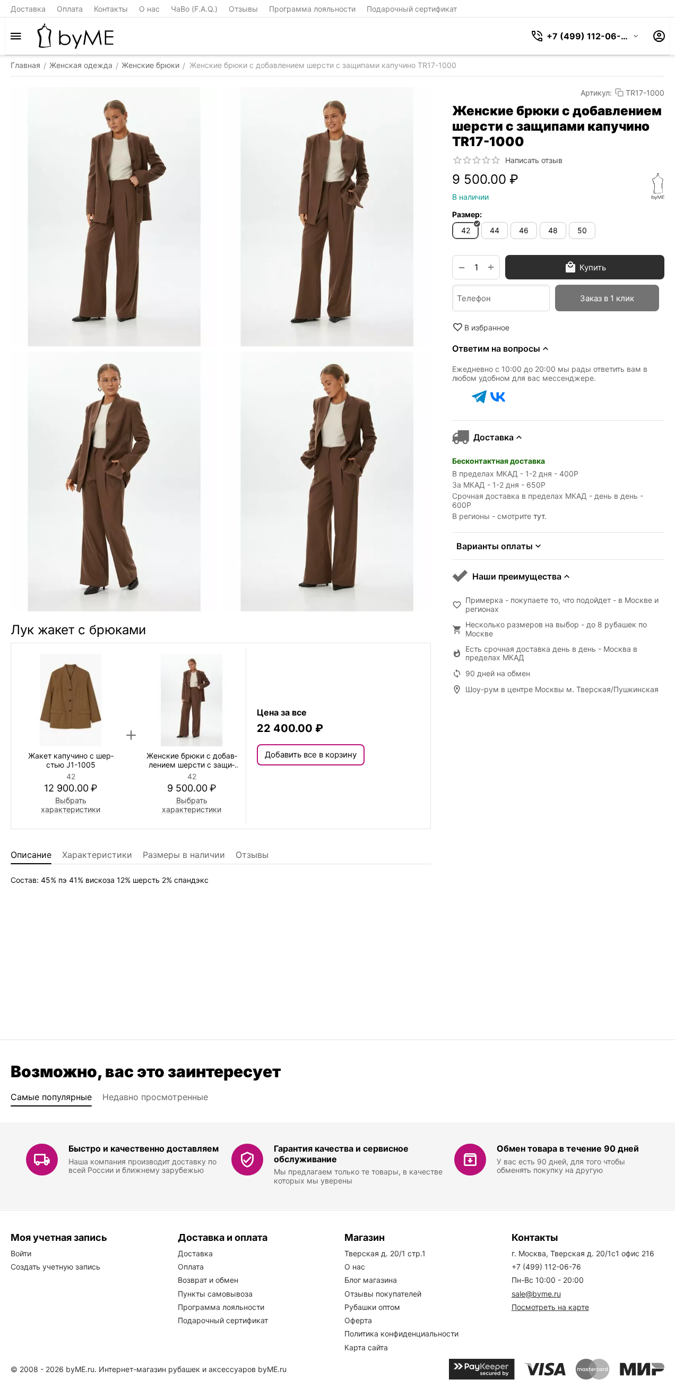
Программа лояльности (312, 8)
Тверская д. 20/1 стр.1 (385, 1253)
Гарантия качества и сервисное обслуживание (341, 1153)
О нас (149, 8)
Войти (21, 1253)
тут (538, 516)
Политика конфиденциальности (401, 1333)
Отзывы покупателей (382, 1293)
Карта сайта (366, 1347)
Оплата (70, 8)
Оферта (358, 1320)
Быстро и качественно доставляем (143, 1148)
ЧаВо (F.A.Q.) (194, 8)
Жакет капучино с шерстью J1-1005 (71, 760)
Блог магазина (370, 1279)
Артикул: (596, 92)
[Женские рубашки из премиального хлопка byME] (75, 36)
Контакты (111, 8)
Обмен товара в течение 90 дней (568, 1148)
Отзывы (243, 8)
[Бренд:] (658, 186)
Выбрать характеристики (70, 805)
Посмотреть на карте (550, 1307)
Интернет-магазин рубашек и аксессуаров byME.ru (193, 1369)
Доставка (28, 8)
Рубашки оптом (372, 1307)
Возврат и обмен (208, 1279)
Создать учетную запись (55, 1266)
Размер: (467, 214)
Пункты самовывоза (215, 1293)
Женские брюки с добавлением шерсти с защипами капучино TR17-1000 (191, 761)
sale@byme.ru (536, 1293)
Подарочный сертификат (412, 8)
